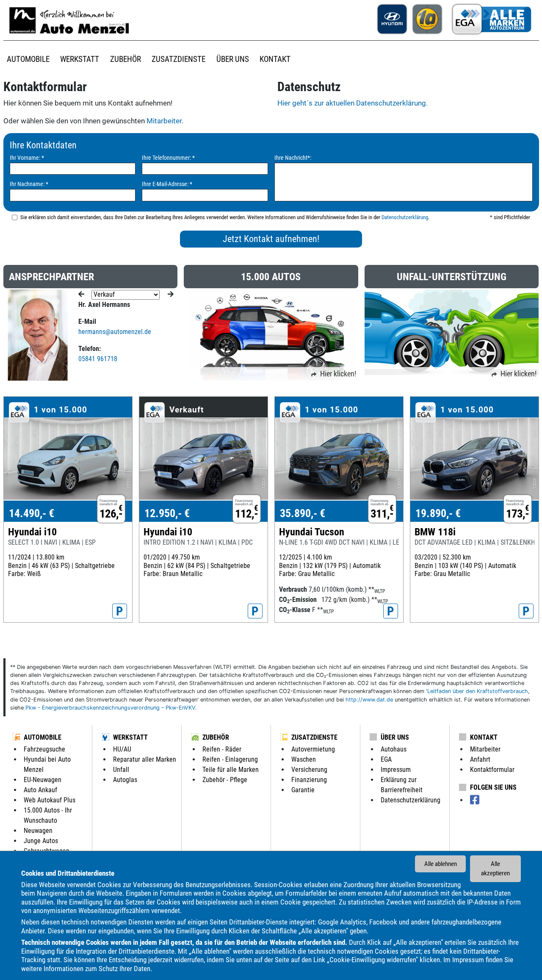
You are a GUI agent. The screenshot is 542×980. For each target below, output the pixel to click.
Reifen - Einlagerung (230, 759)
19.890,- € (438, 513)
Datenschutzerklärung (405, 217)
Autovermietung (313, 749)
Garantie (303, 790)
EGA (386, 759)
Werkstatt (130, 737)
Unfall (121, 770)
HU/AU (122, 749)
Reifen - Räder (221, 749)
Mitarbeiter (164, 121)
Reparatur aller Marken (144, 759)
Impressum (468, 959)
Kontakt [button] (275, 59)
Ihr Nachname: (29, 184)
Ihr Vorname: (27, 157)
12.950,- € (167, 513)
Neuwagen (38, 831)
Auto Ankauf (40, 790)
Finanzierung (309, 780)
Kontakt (484, 737)
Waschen (303, 759)
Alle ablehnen (440, 864)
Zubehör (215, 737)
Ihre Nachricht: (292, 157)
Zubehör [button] (125, 59)
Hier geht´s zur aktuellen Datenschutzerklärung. (352, 103)
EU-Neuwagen (42, 780)
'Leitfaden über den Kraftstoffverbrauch (477, 691)
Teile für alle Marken (230, 770)
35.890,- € (302, 513)
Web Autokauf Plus (49, 800)
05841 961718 (97, 359)
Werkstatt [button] (79, 59)
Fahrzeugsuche (44, 749)
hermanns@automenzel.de (114, 332)
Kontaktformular (492, 770)
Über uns (395, 737)
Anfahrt (480, 759)
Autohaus (393, 749)
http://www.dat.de (369, 699)
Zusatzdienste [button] (178, 59)
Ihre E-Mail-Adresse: (167, 184)
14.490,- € (31, 513)
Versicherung (309, 770)
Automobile (42, 737)
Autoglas (125, 780)
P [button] (119, 611)
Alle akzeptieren (495, 868)
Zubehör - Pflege (224, 780)
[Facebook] (474, 800)
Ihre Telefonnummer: (168, 157)
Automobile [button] (28, 59)
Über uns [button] (232, 59)
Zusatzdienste (314, 737)
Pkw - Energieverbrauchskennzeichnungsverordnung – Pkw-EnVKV (110, 707)
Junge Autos (41, 841)
